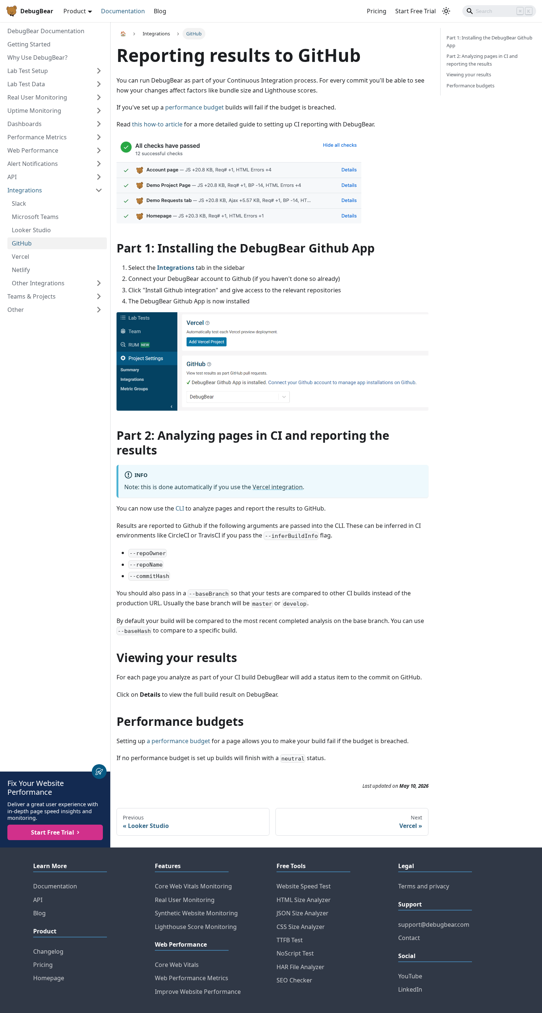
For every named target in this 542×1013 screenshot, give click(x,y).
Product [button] (74, 11)
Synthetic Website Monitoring (196, 913)
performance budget (194, 107)
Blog (160, 11)
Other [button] (15, 310)
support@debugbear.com (433, 924)
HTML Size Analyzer (304, 900)
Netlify (21, 270)
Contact (409, 938)
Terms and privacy (423, 886)
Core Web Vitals (177, 965)
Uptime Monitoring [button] (34, 111)
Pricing (376, 11)
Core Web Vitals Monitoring (193, 886)
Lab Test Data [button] (26, 84)
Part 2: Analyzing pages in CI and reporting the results (482, 60)
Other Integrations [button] (38, 283)
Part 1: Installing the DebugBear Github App (489, 41)
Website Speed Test (304, 886)
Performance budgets (470, 85)
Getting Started (29, 44)
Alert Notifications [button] (32, 164)
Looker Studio (31, 230)
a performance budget (178, 741)
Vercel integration (278, 487)
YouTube (410, 976)
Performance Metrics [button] (37, 137)
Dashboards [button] (24, 124)
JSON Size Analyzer (303, 913)
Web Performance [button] (32, 150)
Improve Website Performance (198, 992)
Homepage (48, 978)
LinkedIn (410, 989)
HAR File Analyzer (300, 967)
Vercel (20, 257)
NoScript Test (295, 953)
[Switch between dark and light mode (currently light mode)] (446, 11)
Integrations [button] (24, 190)
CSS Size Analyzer (301, 927)
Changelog (48, 951)
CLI (180, 508)
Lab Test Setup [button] (27, 71)
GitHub (22, 243)
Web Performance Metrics (191, 978)
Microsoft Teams (35, 217)
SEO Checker (294, 980)
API (37, 900)
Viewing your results (469, 74)
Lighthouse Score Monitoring (196, 927)
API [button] (12, 177)
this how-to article (157, 124)
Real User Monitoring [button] (37, 97)
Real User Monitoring (185, 900)
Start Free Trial (415, 11)
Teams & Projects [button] (31, 296)
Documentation (123, 11)
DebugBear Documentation (45, 31)
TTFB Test (290, 940)
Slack (19, 203)
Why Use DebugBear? (37, 57)
